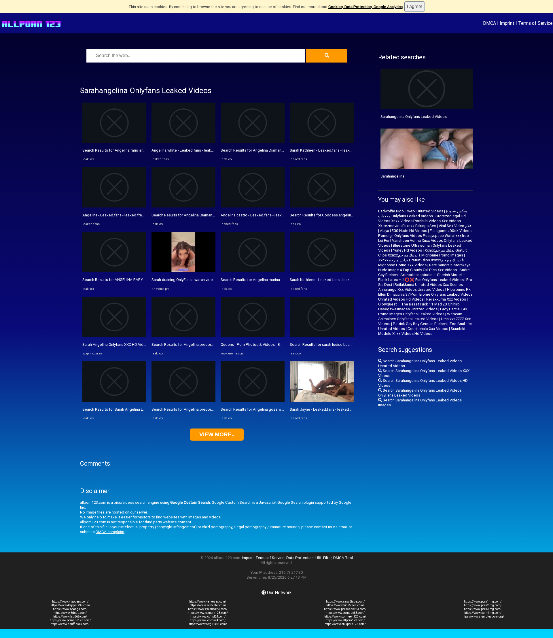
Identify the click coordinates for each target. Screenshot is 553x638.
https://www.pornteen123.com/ (345, 616)
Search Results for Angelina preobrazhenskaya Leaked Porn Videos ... (210, 344)
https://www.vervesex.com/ (207, 601)
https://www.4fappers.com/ (70, 601)
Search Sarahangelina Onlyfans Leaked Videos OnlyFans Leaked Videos (420, 393)
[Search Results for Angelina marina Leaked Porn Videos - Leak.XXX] (253, 271)
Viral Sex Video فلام (455, 225)
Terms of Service (535, 23)
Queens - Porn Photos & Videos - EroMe (255, 344)
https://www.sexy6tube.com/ (345, 601)
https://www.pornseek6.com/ (345, 613)
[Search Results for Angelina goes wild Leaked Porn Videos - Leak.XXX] (253, 400)
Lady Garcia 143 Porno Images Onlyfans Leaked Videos (422, 311)
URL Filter (323, 557)
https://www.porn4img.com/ (482, 613)
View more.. (216, 434)
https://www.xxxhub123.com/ (207, 609)
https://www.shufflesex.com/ (70, 624)
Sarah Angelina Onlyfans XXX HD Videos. (116, 344)
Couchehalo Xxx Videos (428, 328)
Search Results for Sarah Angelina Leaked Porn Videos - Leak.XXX (138, 409)
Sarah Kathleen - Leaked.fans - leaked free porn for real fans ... (343, 150)
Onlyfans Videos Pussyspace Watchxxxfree (431, 235)
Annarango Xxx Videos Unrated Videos (411, 289)
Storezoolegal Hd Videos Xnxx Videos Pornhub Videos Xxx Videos (422, 218)
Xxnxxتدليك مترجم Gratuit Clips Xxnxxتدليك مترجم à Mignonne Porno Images (422, 253)
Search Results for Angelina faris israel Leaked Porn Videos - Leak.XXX (142, 150)
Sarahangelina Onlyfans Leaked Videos (413, 116)
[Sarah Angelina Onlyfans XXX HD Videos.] (114, 335)
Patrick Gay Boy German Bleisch (420, 323)
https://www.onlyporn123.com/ (345, 624)
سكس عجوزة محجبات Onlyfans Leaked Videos (422, 213)
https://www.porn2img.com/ (482, 605)
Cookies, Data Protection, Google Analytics (365, 6)
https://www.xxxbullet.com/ (208, 605)
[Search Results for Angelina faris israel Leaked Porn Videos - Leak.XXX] (114, 141)
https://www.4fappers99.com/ (70, 605)
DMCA (489, 23)
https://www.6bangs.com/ (70, 609)
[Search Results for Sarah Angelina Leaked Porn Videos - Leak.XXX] (114, 400)
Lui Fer (383, 240)
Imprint (507, 23)
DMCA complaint (110, 531)
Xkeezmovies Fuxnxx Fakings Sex (407, 225)
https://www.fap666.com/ (70, 616)
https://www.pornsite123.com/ (70, 620)
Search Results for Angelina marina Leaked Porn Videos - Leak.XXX (278, 279)
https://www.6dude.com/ (70, 613)
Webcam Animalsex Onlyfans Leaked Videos (420, 316)
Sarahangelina (392, 176)
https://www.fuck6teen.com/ (345, 605)
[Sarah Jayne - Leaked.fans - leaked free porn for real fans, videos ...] (322, 400)
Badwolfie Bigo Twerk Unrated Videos (410, 211)
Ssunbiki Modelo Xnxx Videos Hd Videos (421, 331)
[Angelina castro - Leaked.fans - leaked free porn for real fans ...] (253, 206)
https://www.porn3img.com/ (482, 609)
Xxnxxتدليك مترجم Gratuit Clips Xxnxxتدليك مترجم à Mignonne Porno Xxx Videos (421, 262)
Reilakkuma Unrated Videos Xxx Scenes (429, 284)
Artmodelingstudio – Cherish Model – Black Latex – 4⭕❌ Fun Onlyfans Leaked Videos (421, 277)
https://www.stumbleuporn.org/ (483, 616)
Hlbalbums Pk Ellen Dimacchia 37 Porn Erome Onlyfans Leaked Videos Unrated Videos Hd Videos (425, 294)
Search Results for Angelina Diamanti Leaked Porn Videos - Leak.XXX (210, 215)
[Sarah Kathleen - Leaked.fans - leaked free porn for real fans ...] (322, 141)
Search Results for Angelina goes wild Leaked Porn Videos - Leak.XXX (280, 409)
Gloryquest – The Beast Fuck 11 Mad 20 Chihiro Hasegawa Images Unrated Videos (419, 307)
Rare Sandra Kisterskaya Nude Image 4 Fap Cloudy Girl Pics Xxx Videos (424, 267)
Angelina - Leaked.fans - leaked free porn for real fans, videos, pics (139, 215)
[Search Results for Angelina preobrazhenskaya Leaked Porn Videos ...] (183, 335)
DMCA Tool (343, 557)
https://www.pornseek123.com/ (345, 609)
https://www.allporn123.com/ (345, 620)
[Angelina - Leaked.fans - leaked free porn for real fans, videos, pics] (114, 206)
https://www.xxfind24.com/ (208, 616)
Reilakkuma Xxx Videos (446, 299)
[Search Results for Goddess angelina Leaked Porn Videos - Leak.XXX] (322, 206)
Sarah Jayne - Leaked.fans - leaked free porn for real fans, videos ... (347, 409)
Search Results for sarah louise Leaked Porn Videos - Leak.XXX (343, 344)
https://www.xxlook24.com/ (208, 620)
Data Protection (300, 557)
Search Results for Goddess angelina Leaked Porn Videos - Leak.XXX (349, 215)
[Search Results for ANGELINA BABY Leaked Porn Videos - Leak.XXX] (114, 271)
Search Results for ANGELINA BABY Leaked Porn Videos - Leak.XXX (140, 279)
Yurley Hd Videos (407, 250)
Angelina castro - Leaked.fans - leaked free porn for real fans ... (274, 215)
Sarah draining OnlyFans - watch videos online (189, 279)
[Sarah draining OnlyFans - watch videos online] (183, 271)
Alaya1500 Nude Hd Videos (403, 230)
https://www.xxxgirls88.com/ (207, 624)
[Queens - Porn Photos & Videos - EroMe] (253, 335)
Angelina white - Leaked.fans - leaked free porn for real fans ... (204, 150)
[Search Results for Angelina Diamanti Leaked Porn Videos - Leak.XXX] (183, 206)
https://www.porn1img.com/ (482, 601)
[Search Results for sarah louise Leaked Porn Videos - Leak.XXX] (322, 335)
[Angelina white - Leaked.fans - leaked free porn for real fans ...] (183, 141)
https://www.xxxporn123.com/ (208, 613)
